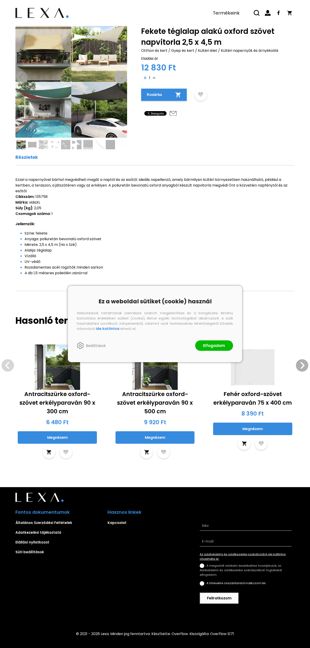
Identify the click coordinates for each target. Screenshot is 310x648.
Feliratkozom (219, 598)
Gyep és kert (182, 50)
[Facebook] (279, 13)
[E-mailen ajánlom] (173, 113)
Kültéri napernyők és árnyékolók (249, 50)
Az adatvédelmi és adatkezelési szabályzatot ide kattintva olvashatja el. (243, 556)
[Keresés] (257, 13)
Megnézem (57, 437)
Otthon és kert (154, 50)
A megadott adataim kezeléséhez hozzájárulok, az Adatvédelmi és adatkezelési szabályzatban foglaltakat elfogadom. (241, 570)
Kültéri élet (207, 50)
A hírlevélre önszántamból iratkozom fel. (236, 583)
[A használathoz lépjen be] (200, 94)
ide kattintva (107, 328)
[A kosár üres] (290, 13)
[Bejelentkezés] (268, 13)
